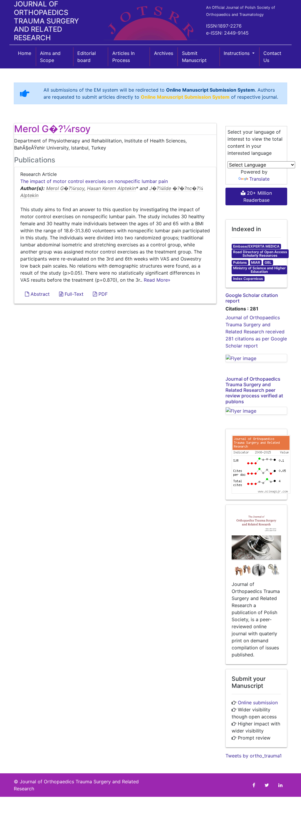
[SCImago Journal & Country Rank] (261, 464)
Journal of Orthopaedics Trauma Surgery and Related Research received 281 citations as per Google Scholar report (256, 332)
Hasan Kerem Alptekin (111, 188)
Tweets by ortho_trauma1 (253, 756)
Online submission (258, 702)
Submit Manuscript (194, 56)
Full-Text (73, 294)
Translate (259, 179)
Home (24, 53)
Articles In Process (123, 56)
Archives (163, 53)
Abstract (39, 294)
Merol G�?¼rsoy (65, 188)
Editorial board (86, 56)
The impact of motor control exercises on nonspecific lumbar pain (94, 181)
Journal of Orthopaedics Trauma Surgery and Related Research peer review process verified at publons (254, 390)
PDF (102, 294)
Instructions (237, 53)
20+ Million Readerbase (257, 196)
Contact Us (272, 56)
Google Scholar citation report (251, 298)
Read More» (157, 280)
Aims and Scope (50, 56)
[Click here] (256, 358)
